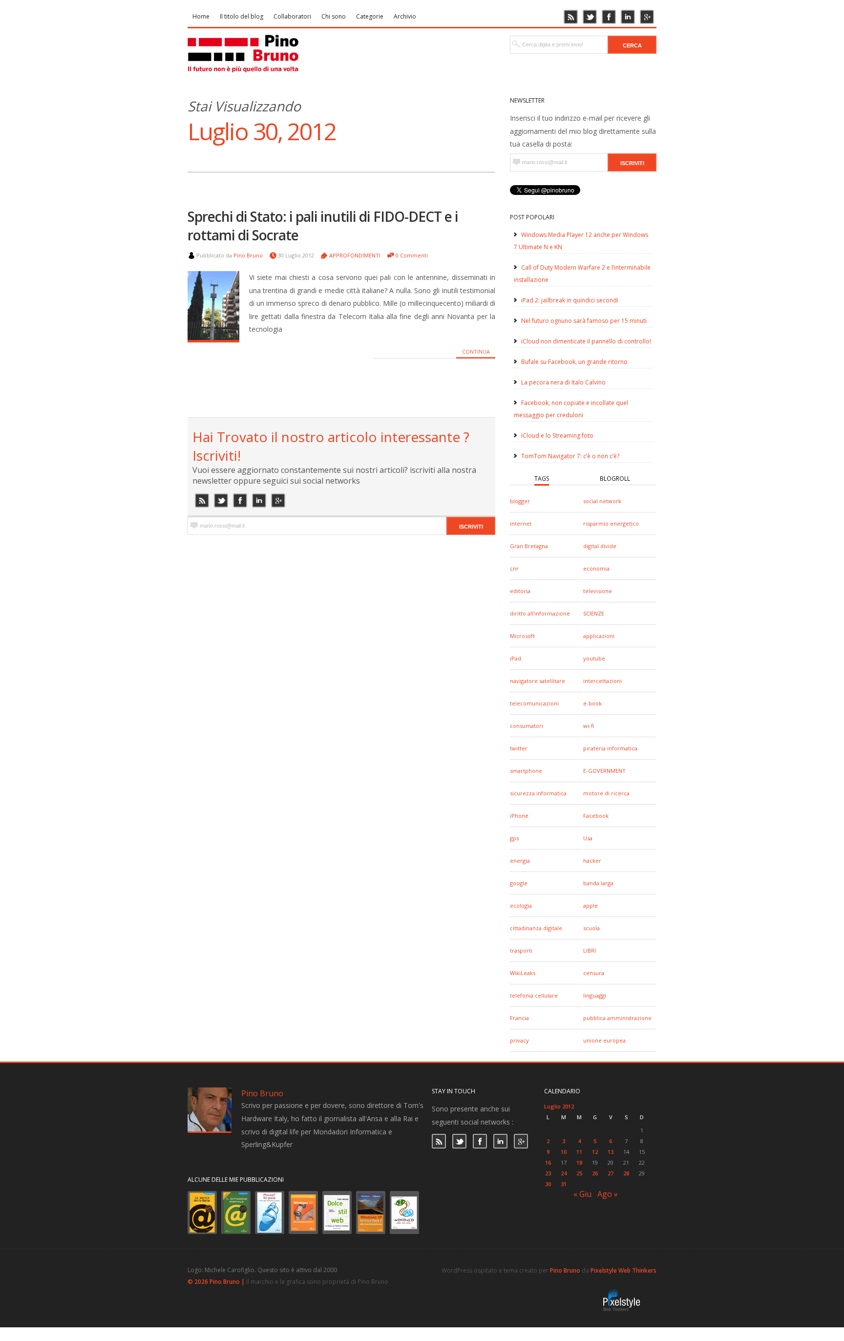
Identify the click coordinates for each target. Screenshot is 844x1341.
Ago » (607, 1194)
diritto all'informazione (540, 613)
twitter (519, 748)
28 (626, 1173)
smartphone (526, 770)
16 (548, 1162)
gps (514, 838)
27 (610, 1173)
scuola (591, 928)
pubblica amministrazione (617, 1018)
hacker (592, 860)
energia (520, 860)
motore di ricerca (606, 793)
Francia (519, 1018)
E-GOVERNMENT (604, 770)
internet (520, 523)
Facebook (596, 815)
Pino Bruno (248, 255)
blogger (520, 501)
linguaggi (594, 995)
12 (595, 1151)
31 (564, 1184)
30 (548, 1184)
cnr (514, 568)
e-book (592, 703)
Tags (541, 478)
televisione (597, 591)
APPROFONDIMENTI (354, 255)
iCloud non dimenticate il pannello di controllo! (586, 341)
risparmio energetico (611, 523)
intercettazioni (602, 680)
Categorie (369, 16)
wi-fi (588, 725)
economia (596, 568)
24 (564, 1173)
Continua (476, 351)
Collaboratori (292, 16)
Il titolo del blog (241, 16)
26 (595, 1173)
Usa (587, 838)
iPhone (519, 815)
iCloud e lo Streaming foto (557, 435)
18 (579, 1162)
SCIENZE (593, 613)
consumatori (526, 725)
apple (590, 905)
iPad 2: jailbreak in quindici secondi (569, 300)
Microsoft (522, 635)
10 (564, 1151)
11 (579, 1151)
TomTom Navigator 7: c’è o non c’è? (570, 456)
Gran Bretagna (529, 546)
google (519, 883)
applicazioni (598, 635)
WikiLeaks (522, 973)
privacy (519, 1040)
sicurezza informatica (538, 793)
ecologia (521, 905)
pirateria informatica (610, 748)
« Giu (582, 1194)
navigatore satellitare (537, 680)
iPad (515, 658)
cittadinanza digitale (536, 928)
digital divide (599, 546)
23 (548, 1173)
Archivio (405, 16)
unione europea (604, 1040)
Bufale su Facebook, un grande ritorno (574, 362)
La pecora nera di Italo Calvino (563, 382)
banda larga (598, 883)
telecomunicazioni (534, 703)
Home (201, 16)
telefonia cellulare (534, 995)
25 (579, 1173)
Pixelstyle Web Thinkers (623, 1270)
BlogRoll (615, 478)
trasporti (521, 950)
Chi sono (333, 16)
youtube (594, 658)
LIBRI (589, 950)
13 (610, 1151)
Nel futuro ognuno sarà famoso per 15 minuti (584, 321)
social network (602, 501)
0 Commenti (412, 255)
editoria (520, 591)
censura (593, 973)
